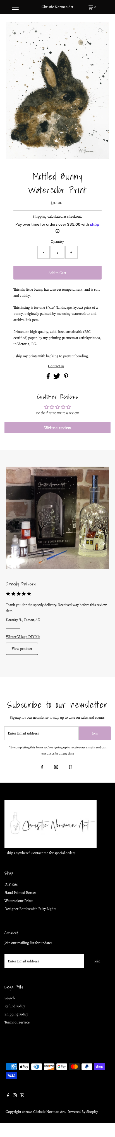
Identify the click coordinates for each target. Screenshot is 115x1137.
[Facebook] (42, 767)
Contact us (56, 366)
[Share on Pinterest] (66, 377)
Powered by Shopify (83, 1111)
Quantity (57, 241)
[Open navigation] (15, 7)
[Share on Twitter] (57, 377)
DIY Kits (11, 884)
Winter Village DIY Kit (23, 636)
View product (22, 648)
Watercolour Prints (18, 900)
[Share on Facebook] (49, 377)
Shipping (40, 216)
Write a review (57, 428)
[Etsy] (71, 767)
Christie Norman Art (57, 6)
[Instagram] (56, 767)
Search (9, 998)
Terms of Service (17, 1022)
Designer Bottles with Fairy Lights (30, 908)
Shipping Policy (16, 1014)
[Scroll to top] (103, 1125)
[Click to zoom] (100, 31)
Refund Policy (14, 1006)
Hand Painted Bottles (20, 892)
